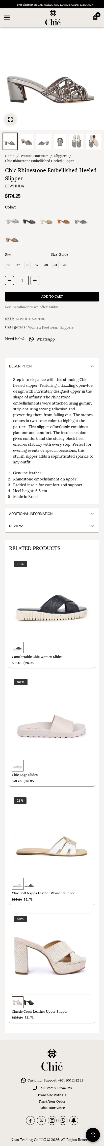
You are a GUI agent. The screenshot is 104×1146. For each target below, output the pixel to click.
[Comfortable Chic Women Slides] (52, 599)
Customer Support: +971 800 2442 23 (55, 1080)
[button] (10, 141)
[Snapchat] (73, 1120)
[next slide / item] (101, 140)
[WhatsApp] (63, 1120)
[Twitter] (41, 1120)
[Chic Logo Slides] (52, 717)
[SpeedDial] (93, 1135)
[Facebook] (30, 1120)
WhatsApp (45, 339)
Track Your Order (52, 1101)
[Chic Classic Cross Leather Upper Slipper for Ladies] (52, 954)
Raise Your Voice (52, 1108)
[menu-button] (7, 17)
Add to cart (52, 296)
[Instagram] (52, 1120)
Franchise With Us (52, 1095)
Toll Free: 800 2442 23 (55, 1088)
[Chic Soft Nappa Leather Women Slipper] (52, 835)
